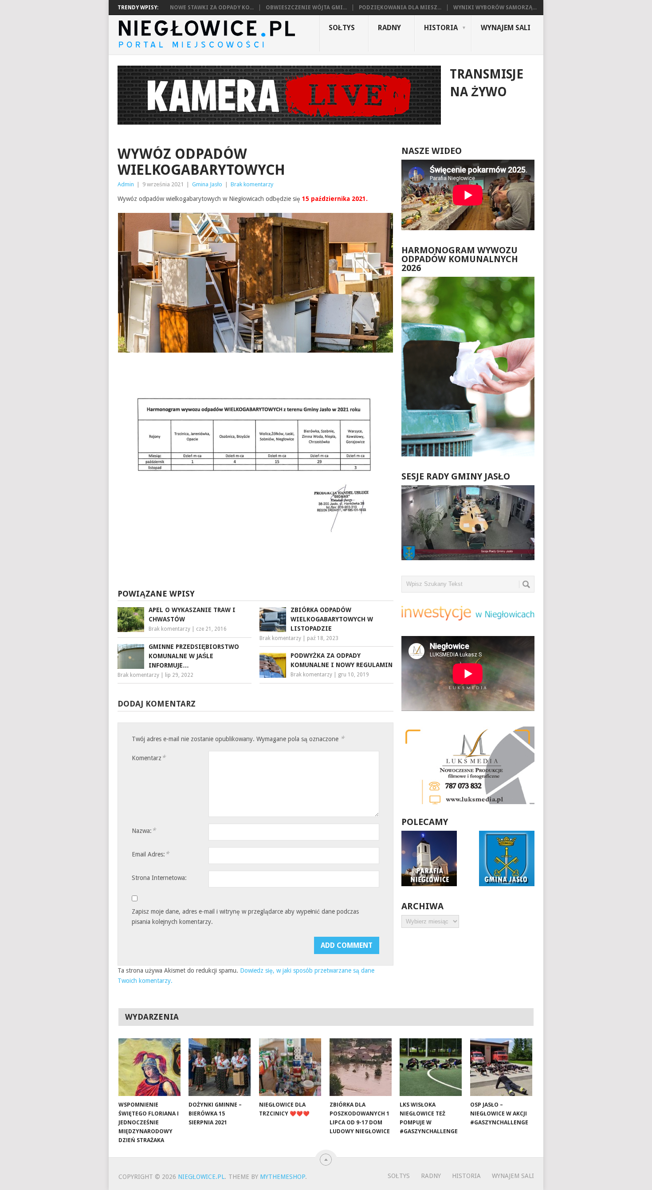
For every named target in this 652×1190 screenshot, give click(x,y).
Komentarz (148, 758)
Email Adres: (150, 854)
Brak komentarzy (252, 184)
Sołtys (342, 28)
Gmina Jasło (207, 184)
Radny (389, 28)
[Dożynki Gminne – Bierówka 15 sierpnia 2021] (220, 1067)
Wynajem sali (505, 28)
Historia (441, 28)
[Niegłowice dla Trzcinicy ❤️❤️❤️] (290, 1067)
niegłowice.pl (201, 1176)
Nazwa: (144, 830)
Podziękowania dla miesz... (400, 7)
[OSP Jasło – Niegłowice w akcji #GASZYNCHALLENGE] (501, 1067)
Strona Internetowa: (159, 877)
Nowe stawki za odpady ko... (212, 7)
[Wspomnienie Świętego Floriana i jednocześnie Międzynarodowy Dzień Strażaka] (149, 1067)
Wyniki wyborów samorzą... (495, 7)
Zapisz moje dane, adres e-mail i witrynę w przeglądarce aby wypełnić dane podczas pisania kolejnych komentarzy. (245, 916)
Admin (126, 184)
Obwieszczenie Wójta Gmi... (306, 7)
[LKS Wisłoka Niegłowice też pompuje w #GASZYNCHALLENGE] (431, 1067)
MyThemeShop (282, 1176)
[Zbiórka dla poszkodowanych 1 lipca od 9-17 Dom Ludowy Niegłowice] (361, 1067)
